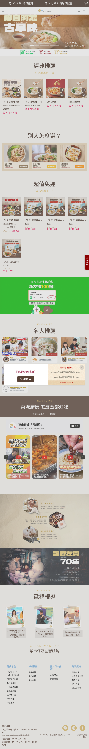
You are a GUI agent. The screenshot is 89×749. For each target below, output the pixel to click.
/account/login (8, 278)
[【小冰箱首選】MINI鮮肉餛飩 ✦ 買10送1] (33, 88)
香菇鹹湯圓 (11, 691)
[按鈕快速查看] (18, 90)
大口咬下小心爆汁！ (44, 631)
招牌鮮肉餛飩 (74, 102)
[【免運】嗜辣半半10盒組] (77, 206)
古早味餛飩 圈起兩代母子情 (16, 631)
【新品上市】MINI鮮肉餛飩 (13, 673)
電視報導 (32, 672)
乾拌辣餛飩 (51, 102)
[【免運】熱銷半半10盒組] (55, 206)
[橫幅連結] (44, 52)
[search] (79, 10)
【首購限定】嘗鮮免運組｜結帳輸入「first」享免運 (11, 223)
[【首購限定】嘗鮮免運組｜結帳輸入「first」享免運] (11, 206)
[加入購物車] (18, 95)
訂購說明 (75, 672)
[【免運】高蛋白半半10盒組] (11, 248)
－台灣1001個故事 (16, 634)
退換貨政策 (76, 688)
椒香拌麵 (10, 699)
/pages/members (8, 16)
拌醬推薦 (10, 703)
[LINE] (65, 728)
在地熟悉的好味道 (73, 632)
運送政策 (75, 684)
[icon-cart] (84, 10)
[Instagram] (74, 728)
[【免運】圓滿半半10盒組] (33, 206)
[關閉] (81, 367)
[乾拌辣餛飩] (55, 88)
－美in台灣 (69, 634)
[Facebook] (82, 728)
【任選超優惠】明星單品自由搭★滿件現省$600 (11, 105)
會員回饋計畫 (77, 676)
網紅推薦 (32, 676)
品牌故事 (54, 675)
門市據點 (54, 679)
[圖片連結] (16, 157)
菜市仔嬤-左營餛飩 (30, 425)
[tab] (34, 45)
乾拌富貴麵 (11, 695)
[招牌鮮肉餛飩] (77, 88)
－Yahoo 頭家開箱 (44, 634)
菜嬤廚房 (32, 680)
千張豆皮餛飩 (12, 687)
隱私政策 (75, 680)
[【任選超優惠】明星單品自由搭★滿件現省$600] (11, 88)
